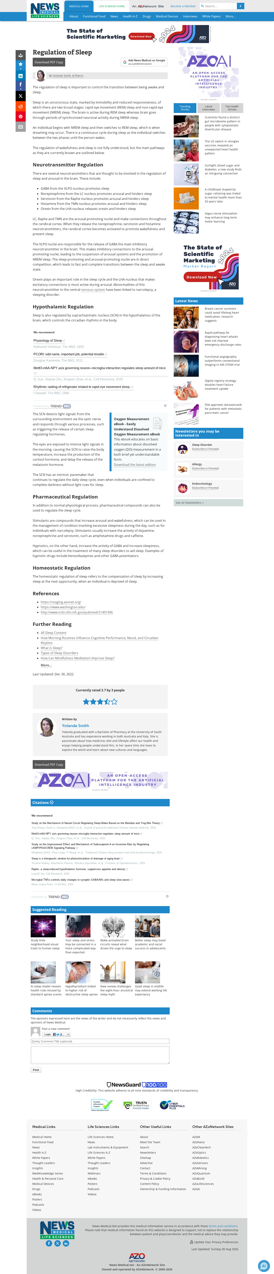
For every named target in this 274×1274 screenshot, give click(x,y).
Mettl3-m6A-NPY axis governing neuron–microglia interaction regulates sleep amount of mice (99, 368)
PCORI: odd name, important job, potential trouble (68, 354)
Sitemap (145, 1158)
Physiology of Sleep (47, 340)
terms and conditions (223, 1226)
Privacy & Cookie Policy (155, 1178)
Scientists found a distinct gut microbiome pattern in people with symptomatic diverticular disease (222, 123)
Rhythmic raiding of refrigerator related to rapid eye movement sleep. (81, 387)
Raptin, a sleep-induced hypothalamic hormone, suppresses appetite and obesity (78, 869)
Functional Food (43, 1142)
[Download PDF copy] (21, 55)
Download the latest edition (135, 464)
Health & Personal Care (47, 1178)
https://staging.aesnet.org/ (61, 602)
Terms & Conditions (153, 1173)
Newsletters (148, 1152)
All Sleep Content (53, 632)
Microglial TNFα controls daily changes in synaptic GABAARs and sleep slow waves (80, 879)
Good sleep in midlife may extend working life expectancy (151, 990)
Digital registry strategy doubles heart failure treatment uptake (220, 385)
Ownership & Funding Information (163, 1189)
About (144, 1137)
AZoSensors (200, 1163)
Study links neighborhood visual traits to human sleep (45, 944)
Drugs (36, 1189)
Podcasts (38, 1205)
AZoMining (199, 1168)
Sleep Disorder (202, 445)
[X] (21, 96)
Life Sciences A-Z (99, 1152)
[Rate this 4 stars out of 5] (107, 701)
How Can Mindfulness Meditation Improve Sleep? (78, 658)
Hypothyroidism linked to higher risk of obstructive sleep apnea (81, 990)
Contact (145, 1168)
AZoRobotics (200, 1158)
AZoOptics (199, 1152)
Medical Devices (43, 1184)
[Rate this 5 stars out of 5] (114, 701)
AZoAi (196, 1189)
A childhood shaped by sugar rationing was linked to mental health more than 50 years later (223, 195)
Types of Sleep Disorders (59, 653)
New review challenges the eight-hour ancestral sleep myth (116, 990)
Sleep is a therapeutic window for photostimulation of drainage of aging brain (75, 858)
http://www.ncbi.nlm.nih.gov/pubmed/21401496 (77, 612)
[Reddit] (21, 106)
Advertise (146, 1163)
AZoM (196, 1137)
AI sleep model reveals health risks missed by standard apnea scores (46, 990)
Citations (41, 802)
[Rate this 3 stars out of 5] (100, 701)
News (36, 1147)
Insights (37, 1168)
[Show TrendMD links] (165, 405)
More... (46, 665)
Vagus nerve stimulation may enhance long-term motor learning (221, 217)
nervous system (93, 289)
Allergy (197, 464)
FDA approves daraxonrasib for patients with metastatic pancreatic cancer (223, 409)
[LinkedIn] (21, 75)
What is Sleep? (51, 648)
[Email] (21, 127)
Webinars (94, 1173)
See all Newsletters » (190, 503)
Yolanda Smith (75, 725)
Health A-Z (39, 1152)
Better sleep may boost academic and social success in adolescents (150, 944)
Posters (37, 1199)
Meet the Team (150, 1142)
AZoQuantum (201, 1173)
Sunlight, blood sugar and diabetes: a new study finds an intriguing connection (223, 169)
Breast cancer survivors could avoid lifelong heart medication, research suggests (222, 314)
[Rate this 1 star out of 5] (86, 701)
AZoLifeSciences (203, 1184)
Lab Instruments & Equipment (108, 1147)
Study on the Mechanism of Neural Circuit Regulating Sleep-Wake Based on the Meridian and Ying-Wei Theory (95, 823)
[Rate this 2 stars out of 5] (93, 701)
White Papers (41, 1158)
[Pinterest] (21, 116)
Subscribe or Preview (205, 449)
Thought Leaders (43, 1163)
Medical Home (79, 6)
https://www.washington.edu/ (63, 607)
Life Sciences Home (112, 6)
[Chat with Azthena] (264, 1266)
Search (144, 1147)
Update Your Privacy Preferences (216, 1242)
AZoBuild (198, 1178)
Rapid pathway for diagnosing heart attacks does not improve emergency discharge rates (223, 338)
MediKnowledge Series (47, 1173)
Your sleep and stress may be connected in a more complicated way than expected (80, 946)
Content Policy (149, 1184)
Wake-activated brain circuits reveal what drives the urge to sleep (116, 944)
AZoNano (198, 1142)
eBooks (37, 1194)
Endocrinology (202, 483)
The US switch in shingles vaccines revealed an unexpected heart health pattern (222, 147)
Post (36, 1070)
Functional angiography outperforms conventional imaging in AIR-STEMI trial (222, 361)
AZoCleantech (201, 1147)
